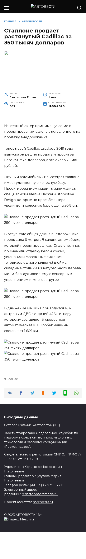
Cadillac (12, 379)
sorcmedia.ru (43, 502)
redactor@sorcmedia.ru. (40, 494)
